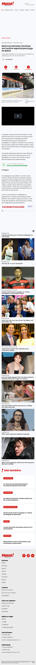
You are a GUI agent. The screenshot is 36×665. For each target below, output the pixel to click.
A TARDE (4, 622)
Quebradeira (5, 595)
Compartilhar (28, 69)
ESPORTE (27, 10)
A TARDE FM (5, 624)
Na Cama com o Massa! (9, 593)
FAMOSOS (33, 10)
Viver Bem (5, 577)
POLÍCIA (16, 10)
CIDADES (22, 10)
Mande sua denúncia (8, 603)
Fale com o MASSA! (8, 601)
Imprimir (16, 68)
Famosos (4, 566)
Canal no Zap (5, 606)
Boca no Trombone (7, 590)
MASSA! (4, 619)
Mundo (4, 580)
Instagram (5, 609)
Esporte (8, 38)
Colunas (5, 588)
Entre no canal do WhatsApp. (17, 165)
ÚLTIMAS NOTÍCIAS (8, 10)
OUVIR (5, 69)
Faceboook (5, 611)
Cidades (4, 574)
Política (4, 571)
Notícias (5, 560)
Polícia (3, 563)
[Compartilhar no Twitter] (28, 72)
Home (4, 38)
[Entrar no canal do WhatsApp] (4, 165)
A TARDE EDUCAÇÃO (7, 627)
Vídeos (4, 582)
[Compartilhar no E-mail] (30, 72)
